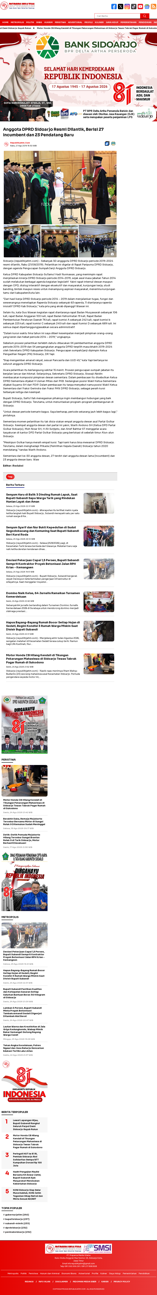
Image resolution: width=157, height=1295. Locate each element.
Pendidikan (145, 22)
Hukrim (48, 22)
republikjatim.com (20, 143)
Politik (30, 22)
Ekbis (39, 22)
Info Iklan (44, 1281)
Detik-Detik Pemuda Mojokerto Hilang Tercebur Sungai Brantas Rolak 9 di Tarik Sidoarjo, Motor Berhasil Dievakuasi (21, 839)
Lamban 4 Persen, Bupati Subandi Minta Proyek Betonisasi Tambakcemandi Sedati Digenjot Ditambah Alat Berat (22, 1012)
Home (5, 22)
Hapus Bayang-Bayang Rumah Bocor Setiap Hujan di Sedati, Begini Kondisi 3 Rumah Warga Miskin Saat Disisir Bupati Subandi (43, 626)
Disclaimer (61, 1281)
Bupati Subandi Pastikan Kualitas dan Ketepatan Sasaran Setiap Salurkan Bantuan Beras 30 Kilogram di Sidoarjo (24, 993)
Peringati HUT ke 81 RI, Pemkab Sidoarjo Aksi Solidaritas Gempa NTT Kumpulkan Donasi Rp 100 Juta (27, 1159)
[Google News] (147, 8)
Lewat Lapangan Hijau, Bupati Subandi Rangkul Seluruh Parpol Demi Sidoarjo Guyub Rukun (26, 1125)
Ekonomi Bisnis (69, 1273)
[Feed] (154, 8)
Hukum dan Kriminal (49, 1273)
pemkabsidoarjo (18, 1232)
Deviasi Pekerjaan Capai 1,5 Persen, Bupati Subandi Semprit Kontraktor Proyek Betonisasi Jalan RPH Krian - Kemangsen (42, 564)
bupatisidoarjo (17, 1219)
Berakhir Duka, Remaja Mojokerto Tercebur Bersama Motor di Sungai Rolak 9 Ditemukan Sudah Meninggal (24, 821)
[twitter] (121, 8)
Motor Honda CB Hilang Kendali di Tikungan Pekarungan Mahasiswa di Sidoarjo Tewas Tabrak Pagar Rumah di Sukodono (70, 28)
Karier (105, 1281)
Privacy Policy (122, 1281)
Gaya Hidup (112, 22)
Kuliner (99, 22)
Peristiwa (60, 22)
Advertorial (75, 22)
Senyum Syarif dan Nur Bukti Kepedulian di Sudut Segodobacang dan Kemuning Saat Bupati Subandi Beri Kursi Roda (42, 531)
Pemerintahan (128, 22)
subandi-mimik (17, 1223)
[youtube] (141, 8)
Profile (88, 22)
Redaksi (29, 1281)
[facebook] (114, 8)
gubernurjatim (17, 1214)
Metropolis (17, 22)
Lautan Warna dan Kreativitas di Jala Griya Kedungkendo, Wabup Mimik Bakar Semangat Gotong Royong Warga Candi (24, 1030)
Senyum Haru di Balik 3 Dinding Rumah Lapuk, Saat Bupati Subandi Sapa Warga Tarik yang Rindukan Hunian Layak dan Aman (41, 498)
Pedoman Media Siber (84, 1281)
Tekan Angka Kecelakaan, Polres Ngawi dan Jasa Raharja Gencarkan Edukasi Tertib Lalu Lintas (23, 1048)
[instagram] (127, 8)
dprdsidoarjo (16, 1227)
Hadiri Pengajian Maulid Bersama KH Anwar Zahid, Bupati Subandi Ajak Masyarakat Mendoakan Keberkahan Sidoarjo (27, 1178)
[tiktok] (134, 8)
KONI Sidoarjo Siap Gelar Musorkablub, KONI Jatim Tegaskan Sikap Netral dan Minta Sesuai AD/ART (28, 1194)
